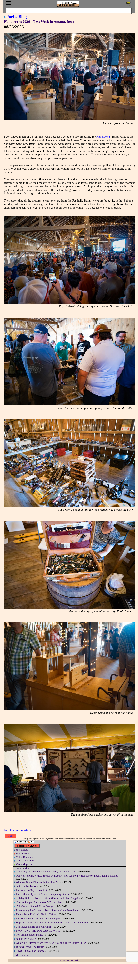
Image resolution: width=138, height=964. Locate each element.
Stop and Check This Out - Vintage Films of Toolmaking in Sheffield (52, 922)
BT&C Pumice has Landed (30, 950)
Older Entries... (22, 955)
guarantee (64, 960)
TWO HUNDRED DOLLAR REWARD (38, 930)
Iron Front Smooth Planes (29, 934)
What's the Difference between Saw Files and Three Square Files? (51, 942)
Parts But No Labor (26, 886)
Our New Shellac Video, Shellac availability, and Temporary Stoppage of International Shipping (67, 875)
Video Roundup (24, 857)
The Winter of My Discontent (31, 890)
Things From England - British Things (36, 914)
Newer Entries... (22, 868)
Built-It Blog (22, 853)
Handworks (103, 136)
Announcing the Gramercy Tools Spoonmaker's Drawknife (47, 910)
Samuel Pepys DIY (26, 938)
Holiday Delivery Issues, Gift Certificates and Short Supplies (48, 898)
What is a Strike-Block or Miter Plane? (36, 882)
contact (74, 960)
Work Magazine (24, 864)
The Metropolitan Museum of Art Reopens (38, 918)
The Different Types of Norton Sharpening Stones (42, 894)
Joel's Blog (17, 16)
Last (10, 835)
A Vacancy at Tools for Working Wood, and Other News (46, 871)
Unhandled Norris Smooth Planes (33, 926)
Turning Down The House (30, 946)
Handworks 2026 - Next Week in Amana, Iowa (39, 22)
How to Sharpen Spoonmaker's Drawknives (39, 902)
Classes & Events (25, 860)
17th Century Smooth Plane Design (34, 906)
